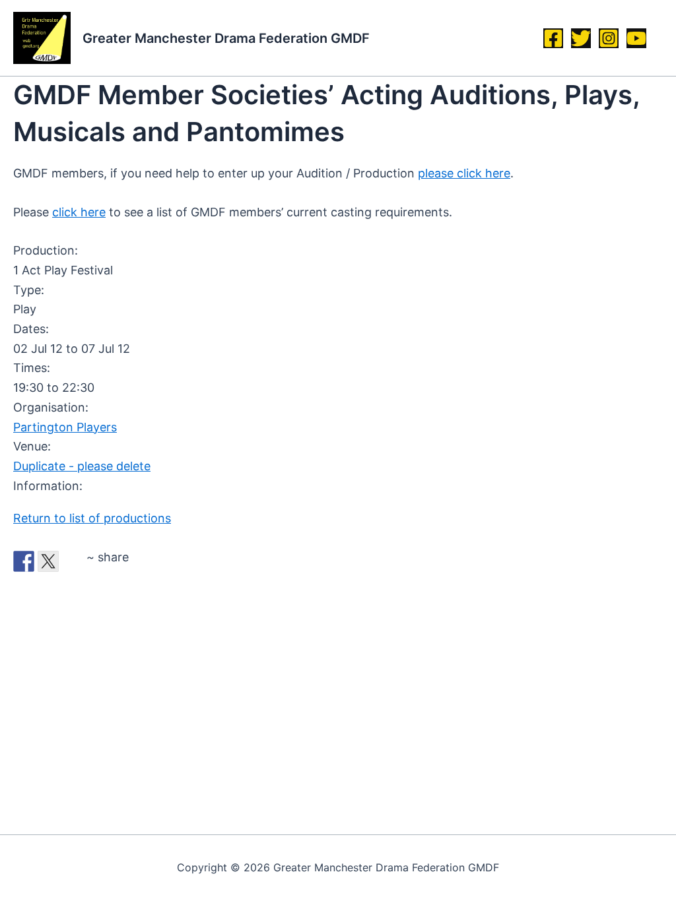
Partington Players (65, 427)
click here (79, 212)
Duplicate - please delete (82, 466)
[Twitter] (581, 38)
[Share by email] (72, 561)
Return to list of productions (92, 518)
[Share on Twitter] (48, 561)
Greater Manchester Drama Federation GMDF (226, 38)
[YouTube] (636, 38)
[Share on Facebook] (23, 561)
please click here (464, 173)
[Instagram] (609, 38)
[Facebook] (553, 38)
